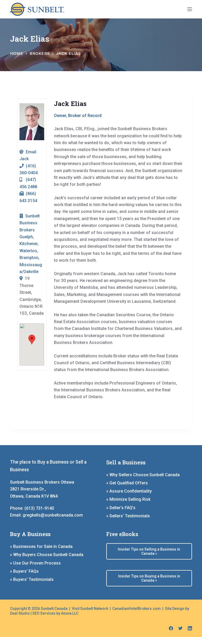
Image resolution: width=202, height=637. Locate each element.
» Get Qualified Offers (127, 482)
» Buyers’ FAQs (24, 571)
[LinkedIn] (190, 628)
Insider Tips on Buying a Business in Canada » (149, 578)
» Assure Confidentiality (129, 491)
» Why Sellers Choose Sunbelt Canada (143, 474)
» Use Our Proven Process (35, 563)
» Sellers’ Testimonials (128, 515)
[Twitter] (180, 628)
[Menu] (189, 9)
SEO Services (43, 613)
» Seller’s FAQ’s (120, 507)
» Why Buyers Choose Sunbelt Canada (46, 554)
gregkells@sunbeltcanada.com (53, 515)
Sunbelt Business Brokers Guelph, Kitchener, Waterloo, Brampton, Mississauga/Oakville (30, 243)
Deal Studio (20, 613)
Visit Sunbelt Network (90, 608)
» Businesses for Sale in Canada (41, 546)
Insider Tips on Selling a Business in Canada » (149, 551)
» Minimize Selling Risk (128, 499)
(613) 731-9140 (39, 508)
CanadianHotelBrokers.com (136, 608)
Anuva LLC (69, 613)
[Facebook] (171, 628)
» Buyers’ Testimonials (32, 579)
